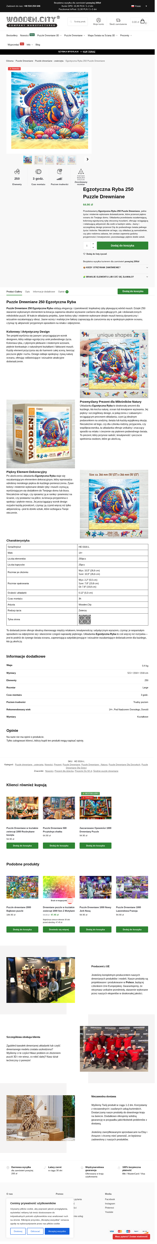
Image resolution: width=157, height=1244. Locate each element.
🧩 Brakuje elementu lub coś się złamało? (108, 277)
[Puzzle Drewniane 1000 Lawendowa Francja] (132, 887)
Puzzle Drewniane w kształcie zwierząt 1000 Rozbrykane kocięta (22, 831)
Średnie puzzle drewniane (105, 771)
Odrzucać (35, 1231)
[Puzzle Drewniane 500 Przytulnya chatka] (59, 808)
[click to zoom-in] (49, 110)
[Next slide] (87, 110)
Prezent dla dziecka (64, 771)
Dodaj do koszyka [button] (22, 845)
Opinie (62, 291)
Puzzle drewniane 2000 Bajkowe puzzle (18, 909)
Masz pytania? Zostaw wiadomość (131, 1237)
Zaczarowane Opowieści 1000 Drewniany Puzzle (95, 830)
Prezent (57, 764)
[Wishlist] (33, 796)
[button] (139, 21)
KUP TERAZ (89, 51)
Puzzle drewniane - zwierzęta (49, 61)
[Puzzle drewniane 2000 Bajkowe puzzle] (22, 887)
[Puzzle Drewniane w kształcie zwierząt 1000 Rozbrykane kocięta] (22, 808)
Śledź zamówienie (118, 24)
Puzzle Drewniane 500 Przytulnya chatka (55, 830)
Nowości (49, 764)
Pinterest (109, 1207)
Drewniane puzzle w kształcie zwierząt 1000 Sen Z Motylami (59, 909)
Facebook (110, 1199)
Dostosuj (18, 1231)
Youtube (109, 1212)
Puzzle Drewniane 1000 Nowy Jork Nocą (95, 909)
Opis (27, 291)
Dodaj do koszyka (122, 245)
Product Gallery (14, 291)
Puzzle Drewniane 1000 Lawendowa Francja (128, 909)
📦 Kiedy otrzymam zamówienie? (102, 267)
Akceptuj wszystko (57, 1231)
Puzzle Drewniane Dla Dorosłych (124, 764)
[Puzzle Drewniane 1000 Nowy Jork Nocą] (96, 887)
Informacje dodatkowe (44, 291)
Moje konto (98, 24)
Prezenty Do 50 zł (83, 771)
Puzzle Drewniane (24, 61)
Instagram (110, 1203)
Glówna (9, 61)
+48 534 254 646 (32, 6)
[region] (40, 1218)
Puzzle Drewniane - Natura (94, 764)
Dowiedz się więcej (59, 929)
